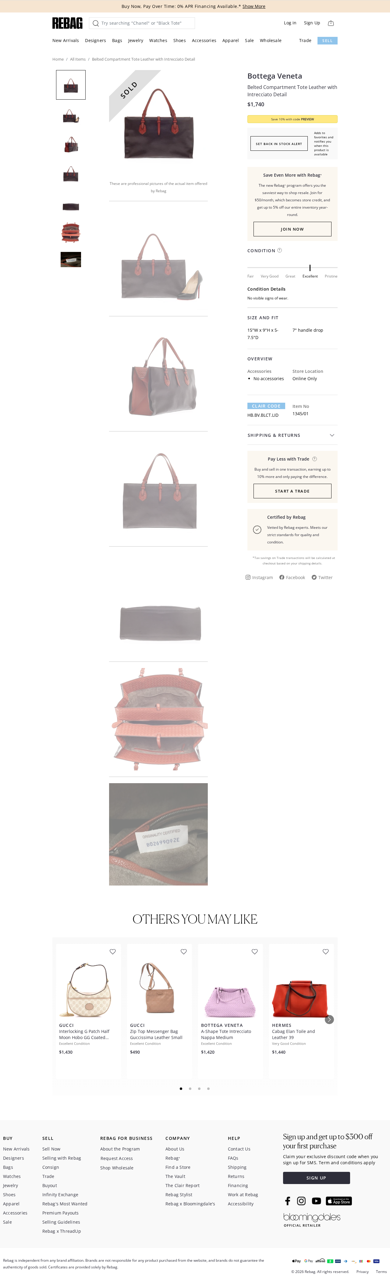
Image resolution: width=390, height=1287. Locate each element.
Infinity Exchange (60, 1194)
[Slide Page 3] (200, 1089)
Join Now (292, 229)
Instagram (262, 577)
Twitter (325, 577)
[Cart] (331, 23)
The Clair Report (182, 1185)
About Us (175, 1149)
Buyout (49, 1185)
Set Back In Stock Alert (279, 144)
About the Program (120, 1149)
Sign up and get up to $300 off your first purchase (327, 1141)
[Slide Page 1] (181, 1089)
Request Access (117, 1158)
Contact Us (239, 1149)
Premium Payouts (60, 1213)
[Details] (314, 459)
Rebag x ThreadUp (61, 1231)
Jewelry (135, 40)
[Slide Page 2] (190, 1089)
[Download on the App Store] (339, 1201)
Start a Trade (292, 491)
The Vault (175, 1176)
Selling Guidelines (61, 1222)
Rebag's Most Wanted (65, 1204)
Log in (290, 23)
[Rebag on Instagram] (301, 1201)
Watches (158, 40)
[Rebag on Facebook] (288, 1200)
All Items (78, 59)
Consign (50, 1167)
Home (58, 59)
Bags (117, 40)
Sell (327, 40)
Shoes (179, 40)
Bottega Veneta (274, 75)
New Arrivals (65, 40)
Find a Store (177, 1167)
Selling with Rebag (61, 1158)
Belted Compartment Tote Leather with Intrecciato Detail (292, 91)
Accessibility (241, 1204)
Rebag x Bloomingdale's (190, 1204)
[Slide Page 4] (209, 1089)
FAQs (233, 1158)
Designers (95, 40)
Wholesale (271, 40)
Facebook (295, 577)
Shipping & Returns (274, 435)
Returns (236, 1176)
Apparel (230, 40)
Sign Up (312, 23)
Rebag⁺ (172, 1158)
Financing (238, 1185)
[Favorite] (112, 952)
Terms (381, 1271)
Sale (249, 40)
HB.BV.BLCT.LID (262, 415)
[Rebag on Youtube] (317, 1201)
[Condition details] (279, 250)
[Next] (329, 1019)
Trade (305, 40)
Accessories (204, 40)
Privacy (362, 1271)
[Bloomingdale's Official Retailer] (312, 1219)
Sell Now (51, 1149)
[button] (158, 121)
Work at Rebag (243, 1194)
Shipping (237, 1167)
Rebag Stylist (179, 1194)
